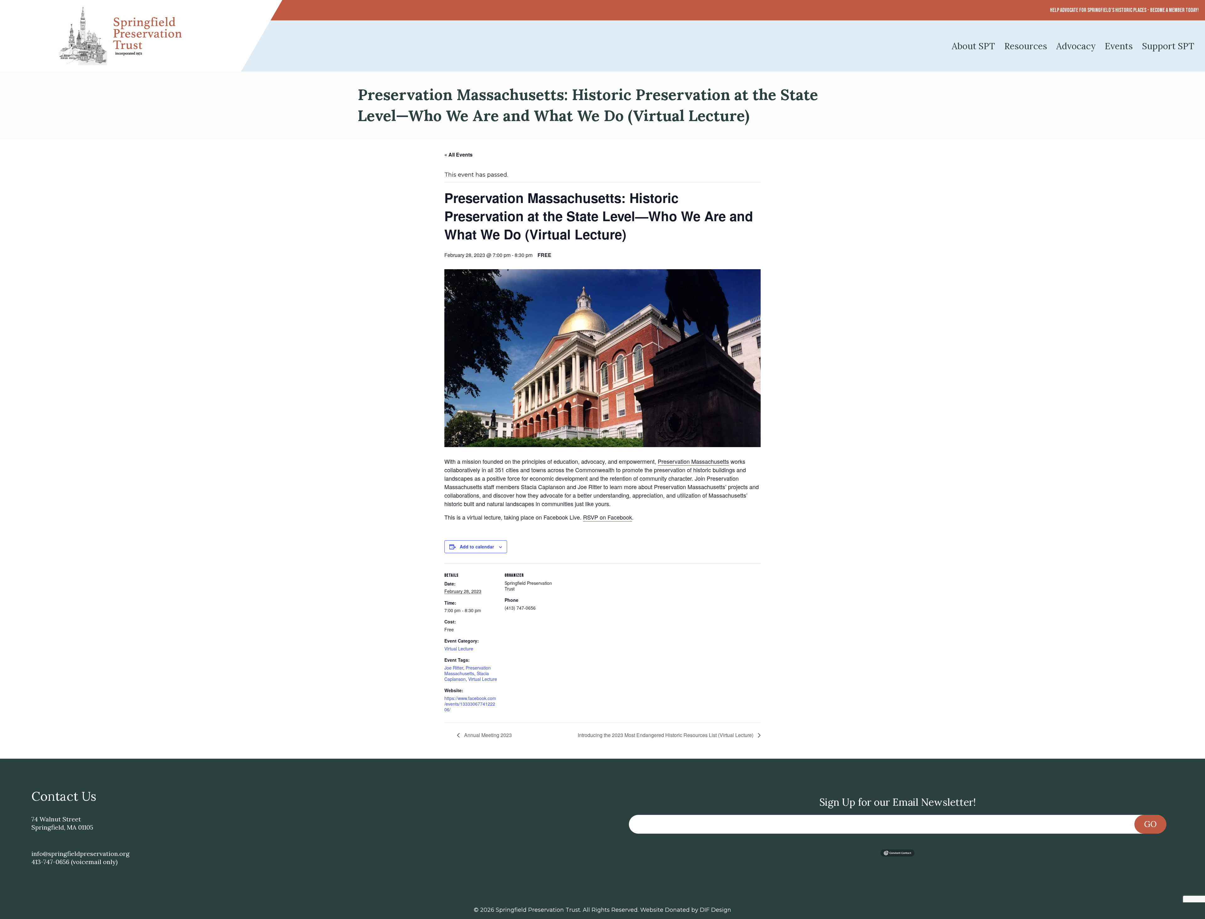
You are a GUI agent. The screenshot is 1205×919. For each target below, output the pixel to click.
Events (1119, 46)
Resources (1025, 46)
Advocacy (1076, 46)
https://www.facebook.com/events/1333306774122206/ (470, 704)
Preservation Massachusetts (693, 461)
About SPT (973, 46)
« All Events (458, 154)
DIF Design (715, 909)
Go (1150, 824)
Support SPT (1168, 46)
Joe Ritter (453, 668)
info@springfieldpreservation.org (80, 854)
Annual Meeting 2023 (487, 735)
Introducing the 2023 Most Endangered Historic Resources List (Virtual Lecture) (666, 735)
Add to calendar (477, 546)
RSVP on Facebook (607, 517)
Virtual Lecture (458, 648)
